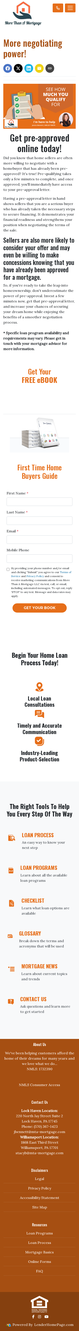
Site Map (39, 1207)
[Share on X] (18, 68)
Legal (39, 1178)
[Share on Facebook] (7, 68)
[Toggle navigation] (70, 8)
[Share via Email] (39, 68)
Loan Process (39, 1242)
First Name (17, 493)
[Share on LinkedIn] (28, 68)
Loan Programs (39, 1233)
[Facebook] (33, 1316)
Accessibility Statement (39, 1197)
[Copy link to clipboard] (49, 68)
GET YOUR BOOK (40, 608)
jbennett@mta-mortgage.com (39, 1132)
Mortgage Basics (39, 1252)
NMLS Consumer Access (39, 1085)
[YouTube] (46, 1316)
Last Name (17, 512)
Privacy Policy (35, 576)
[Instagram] (39, 1316)
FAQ (39, 1271)
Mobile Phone (18, 550)
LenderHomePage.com (54, 1324)
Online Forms (39, 1261)
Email (12, 531)
